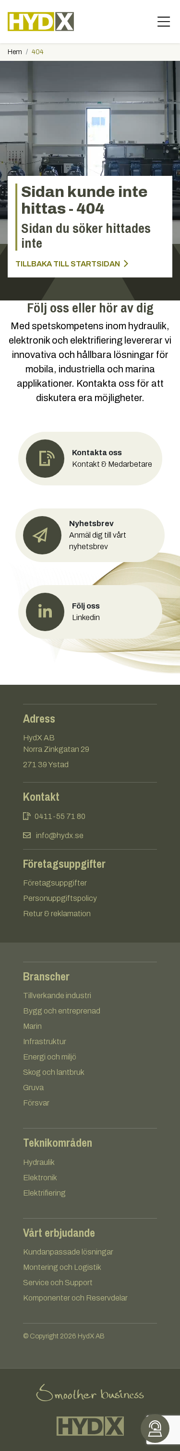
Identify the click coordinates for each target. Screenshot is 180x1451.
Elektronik (40, 1178)
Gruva (33, 1087)
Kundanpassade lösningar (68, 1252)
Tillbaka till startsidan (68, 264)
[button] (90, 535)
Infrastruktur (44, 1041)
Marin (32, 1026)
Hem (15, 52)
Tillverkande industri (57, 995)
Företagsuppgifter (55, 883)
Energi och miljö (49, 1057)
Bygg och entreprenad (61, 1011)
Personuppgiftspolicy (60, 898)
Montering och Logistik (62, 1267)
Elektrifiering (44, 1193)
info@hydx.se (60, 835)
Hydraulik (39, 1162)
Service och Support (58, 1282)
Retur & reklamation (57, 914)
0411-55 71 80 (60, 816)
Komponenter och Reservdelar (75, 1298)
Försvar (36, 1103)
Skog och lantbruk (53, 1072)
